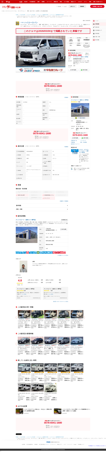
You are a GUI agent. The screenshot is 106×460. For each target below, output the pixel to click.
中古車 (17, 14)
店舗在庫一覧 (74, 140)
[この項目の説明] (82, 53)
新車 (38, 1)
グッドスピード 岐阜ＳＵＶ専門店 (80, 56)
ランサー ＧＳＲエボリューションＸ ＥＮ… (37, 348)
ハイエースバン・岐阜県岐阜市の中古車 (57, 14)
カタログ (80, 1)
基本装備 (18, 205)
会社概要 (23, 444)
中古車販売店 (32, 1)
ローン (85, 1)
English (59, 6)
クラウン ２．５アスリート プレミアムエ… (24, 348)
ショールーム (83, 140)
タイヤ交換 (66, 1)
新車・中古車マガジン (98, 1)
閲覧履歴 (82, 6)
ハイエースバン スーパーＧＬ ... (50, 374)
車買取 (43, 1)
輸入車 (26, 1)
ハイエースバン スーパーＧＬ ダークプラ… (37, 321)
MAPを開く (74, 69)
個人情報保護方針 (30, 444)
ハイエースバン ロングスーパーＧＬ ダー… (24, 321)
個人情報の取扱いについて (43, 444)
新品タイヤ (73, 1)
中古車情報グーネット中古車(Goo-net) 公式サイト (97, 445)
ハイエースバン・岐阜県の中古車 (42, 14)
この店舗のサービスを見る (62, 255)
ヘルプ (65, 6)
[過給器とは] (47, 166)
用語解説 (66, 97)
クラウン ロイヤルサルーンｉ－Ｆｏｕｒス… (77, 348)
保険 (90, 1)
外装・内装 (19, 209)
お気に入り (72, 6)
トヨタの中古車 (22, 14)
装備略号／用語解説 (64, 201)
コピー (79, 124)
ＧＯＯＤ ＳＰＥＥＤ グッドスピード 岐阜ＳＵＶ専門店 (84, 151)
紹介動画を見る (65, 219)
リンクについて (53, 444)
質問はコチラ (59, 444)
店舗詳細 (73, 142)
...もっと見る (23, 294)
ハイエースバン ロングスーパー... (24, 374)
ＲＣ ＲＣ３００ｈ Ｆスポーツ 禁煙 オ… (50, 348)
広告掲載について (81, 444)
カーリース (49, 1)
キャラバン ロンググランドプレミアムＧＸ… (63, 348)
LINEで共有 (84, 69)
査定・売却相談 (83, 142)
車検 (61, 1)
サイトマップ (69, 444)
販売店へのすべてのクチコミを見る (60, 301)
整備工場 (56, 1)
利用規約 (36, 444)
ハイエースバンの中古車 (30, 14)
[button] (16, 317)
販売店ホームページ (75, 144)
